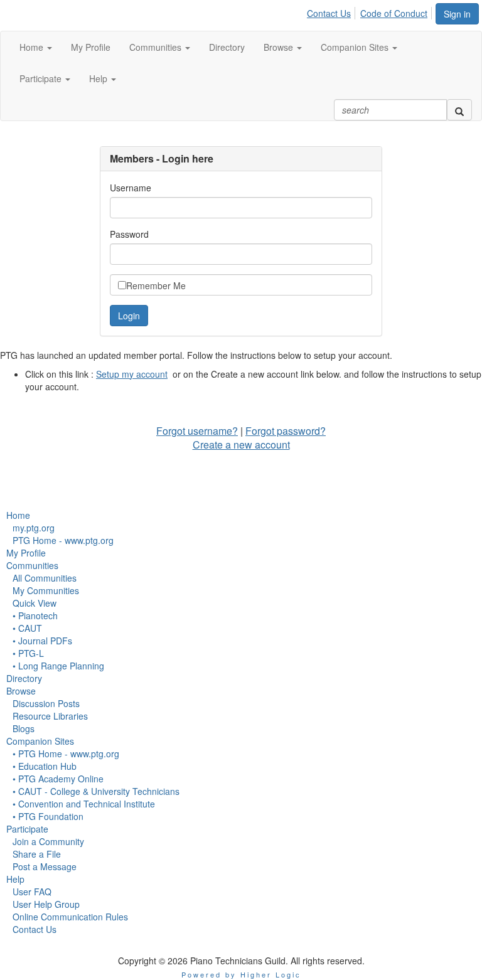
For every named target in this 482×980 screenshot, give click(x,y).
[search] (459, 109)
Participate (27, 829)
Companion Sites (40, 741)
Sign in (457, 14)
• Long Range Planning (58, 665)
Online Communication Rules (70, 916)
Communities (32, 565)
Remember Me (156, 285)
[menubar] (371, 11)
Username (130, 187)
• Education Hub (45, 766)
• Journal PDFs (42, 640)
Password (129, 234)
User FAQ (32, 891)
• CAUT (27, 628)
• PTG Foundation (48, 816)
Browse (21, 690)
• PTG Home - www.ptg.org (66, 753)
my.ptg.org (34, 527)
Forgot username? (197, 430)
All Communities (45, 578)
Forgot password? (285, 430)
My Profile (26, 552)
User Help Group (46, 904)
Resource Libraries (50, 716)
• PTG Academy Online (58, 778)
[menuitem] (332, 11)
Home (18, 515)
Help (15, 879)
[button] (36, 47)
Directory (24, 678)
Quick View (34, 603)
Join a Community (48, 841)
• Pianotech (35, 615)
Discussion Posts (46, 703)
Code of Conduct (393, 13)
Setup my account (132, 374)
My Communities (46, 590)
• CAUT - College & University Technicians (96, 791)
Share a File (37, 854)
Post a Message (45, 866)
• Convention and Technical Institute (84, 803)
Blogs (24, 728)
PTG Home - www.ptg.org (63, 540)
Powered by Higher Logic (241, 974)
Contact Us (329, 13)
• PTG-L (28, 653)
